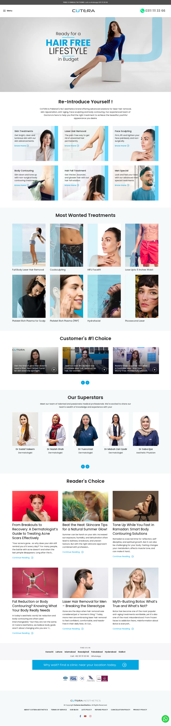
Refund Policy (101, 710)
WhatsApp (96, 656)
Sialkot (122, 652)
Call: (79, 656)
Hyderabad (110, 652)
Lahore (59, 652)
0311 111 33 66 (155, 10)
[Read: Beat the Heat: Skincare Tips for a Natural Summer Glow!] (85, 506)
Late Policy (86, 710)
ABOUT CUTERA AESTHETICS (36, 710)
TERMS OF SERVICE (59, 710)
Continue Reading (21, 557)
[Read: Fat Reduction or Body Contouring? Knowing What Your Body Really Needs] (35, 583)
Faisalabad (97, 652)
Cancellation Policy (120, 710)
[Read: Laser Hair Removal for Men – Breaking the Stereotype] (85, 583)
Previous (83, 383)
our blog (74, 710)
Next (87, 383)
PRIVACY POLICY (140, 710)
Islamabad (70, 652)
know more (20, 145)
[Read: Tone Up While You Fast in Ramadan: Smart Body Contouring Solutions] (135, 506)
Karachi (49, 652)
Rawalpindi (83, 652)
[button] (4, 11)
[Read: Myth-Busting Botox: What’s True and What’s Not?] (135, 583)
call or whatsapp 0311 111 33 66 (96, 2)
